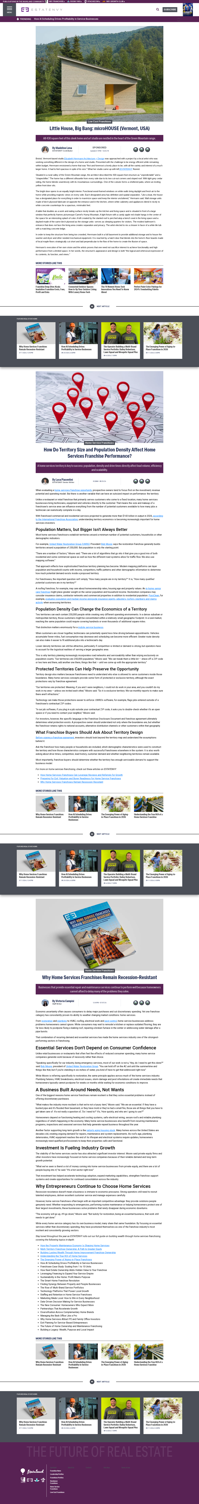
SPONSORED (99, 147)
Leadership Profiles (57, 1474)
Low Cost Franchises (99, 121)
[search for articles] (159, 9)
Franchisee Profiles (57, 1477)
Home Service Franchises (99, 443)
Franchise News (55, 1471)
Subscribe (170, 9)
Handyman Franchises (54, 1482)
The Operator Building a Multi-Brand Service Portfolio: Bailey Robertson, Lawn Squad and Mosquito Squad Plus (93, 19)
